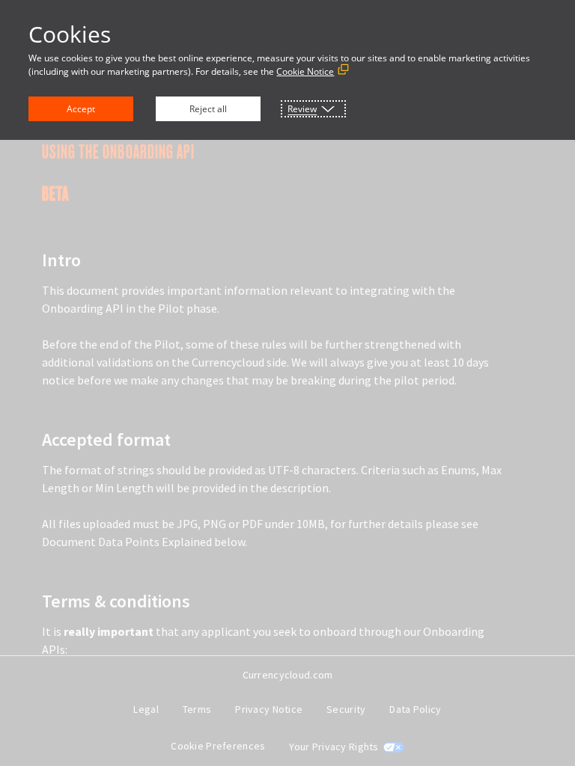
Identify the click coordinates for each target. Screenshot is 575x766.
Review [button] (302, 108)
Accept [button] (81, 108)
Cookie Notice (305, 71)
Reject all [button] (208, 108)
